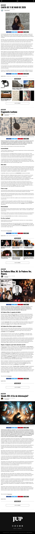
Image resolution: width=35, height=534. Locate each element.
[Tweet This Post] (14, 32)
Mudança (20, 76)
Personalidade (25, 76)
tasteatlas (22, 203)
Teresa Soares (9, 494)
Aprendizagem (9, 76)
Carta (17, 76)
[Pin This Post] (20, 32)
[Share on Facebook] (8, 32)
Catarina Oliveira (7, 10)
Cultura (10, 235)
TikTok (20, 436)
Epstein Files (7, 321)
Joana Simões (9, 230)
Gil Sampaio (9, 376)
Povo (17, 235)
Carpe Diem (13, 76)
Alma (7, 235)
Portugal (14, 235)
